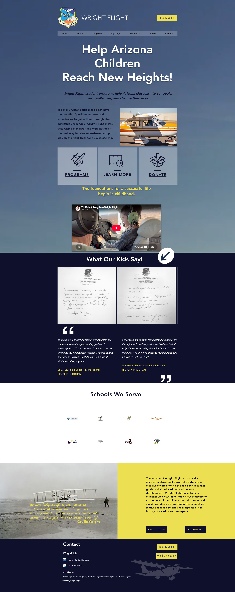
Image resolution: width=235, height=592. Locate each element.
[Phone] (64, 565)
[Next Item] (173, 295)
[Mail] (64, 559)
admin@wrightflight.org (79, 560)
